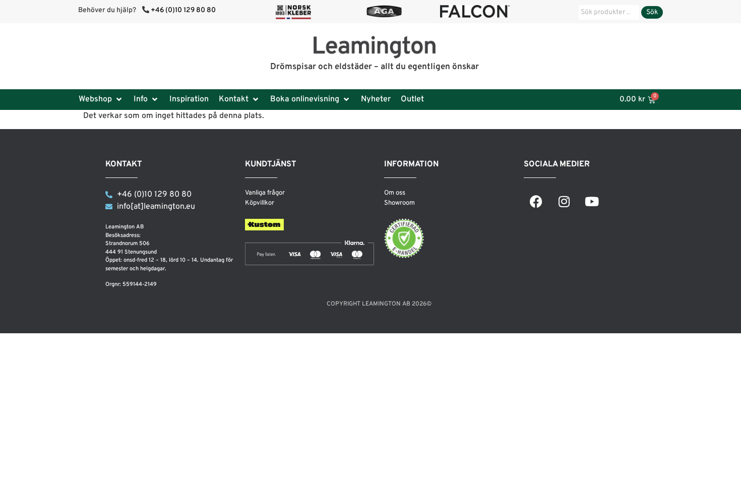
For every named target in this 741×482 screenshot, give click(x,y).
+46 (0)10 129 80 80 (183, 10)
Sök (652, 12)
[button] (101, 99)
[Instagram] (564, 201)
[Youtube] (591, 201)
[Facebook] (536, 201)
